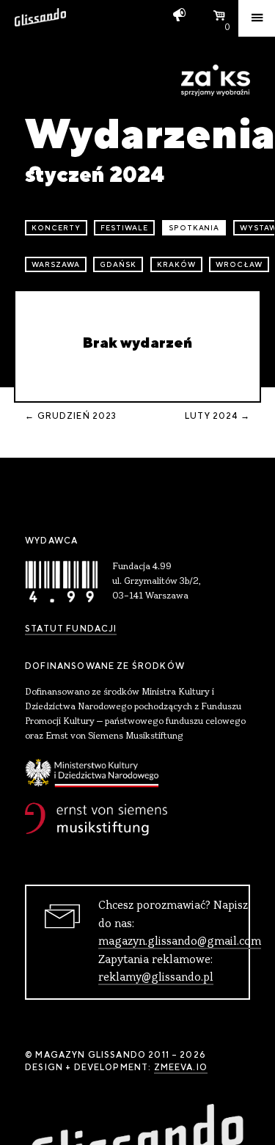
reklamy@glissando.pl (155, 978)
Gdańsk (118, 264)
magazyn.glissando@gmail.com (179, 942)
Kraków (176, 264)
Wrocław (239, 264)
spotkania (194, 228)
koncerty (56, 228)
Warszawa (56, 264)
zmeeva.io (181, 1067)
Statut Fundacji (71, 628)
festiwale (124, 228)
